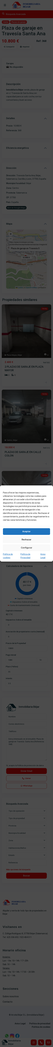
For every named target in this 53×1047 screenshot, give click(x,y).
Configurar (26, 547)
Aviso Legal (42, 556)
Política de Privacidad (25, 556)
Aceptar (26, 531)
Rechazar (26, 539)
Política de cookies (8, 556)
